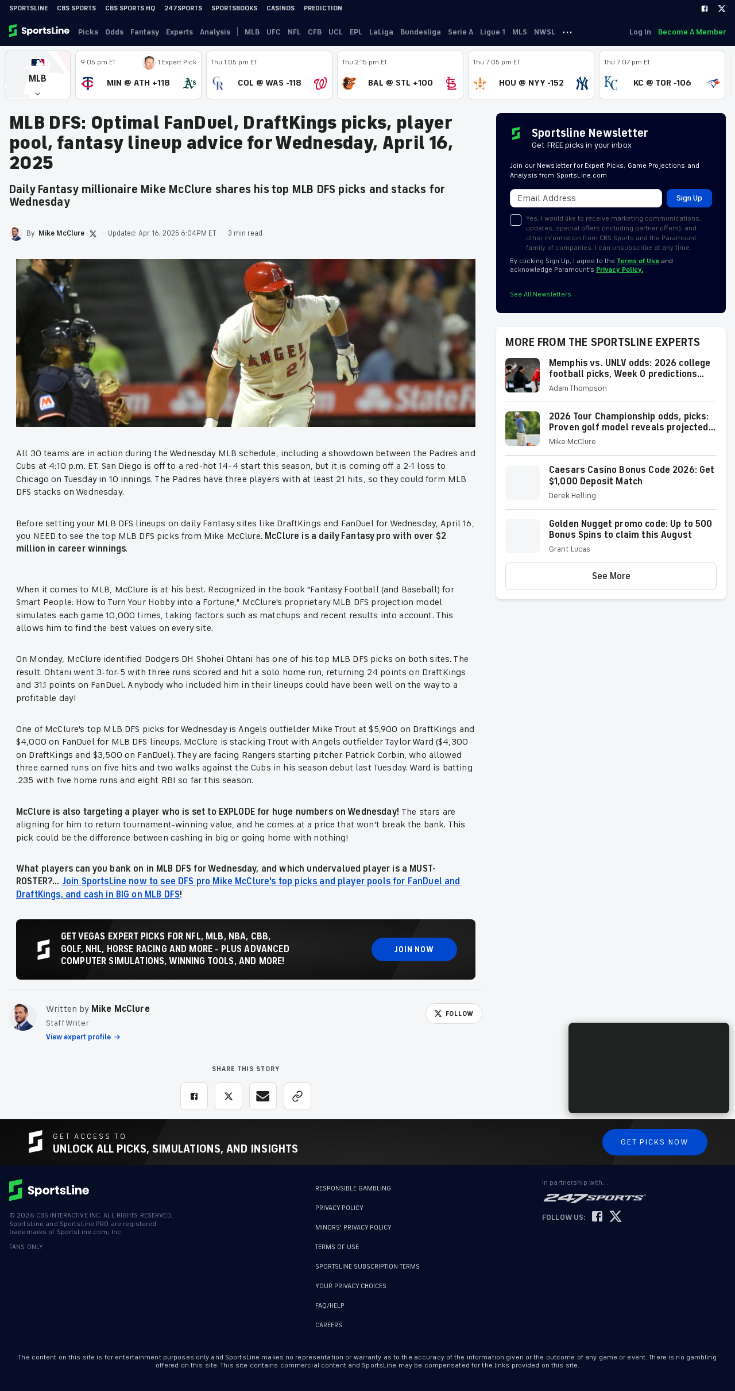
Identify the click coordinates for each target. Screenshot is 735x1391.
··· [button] (567, 31)
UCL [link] (335, 32)
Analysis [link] (215, 32)
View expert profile (78, 1037)
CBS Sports (76, 8)
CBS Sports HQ (130, 8)
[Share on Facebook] (194, 1096)
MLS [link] (519, 32)
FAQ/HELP (330, 1305)
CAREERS (328, 1325)
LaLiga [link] (381, 32)
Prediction (323, 8)
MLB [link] (252, 32)
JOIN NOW (414, 949)
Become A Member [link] (692, 32)
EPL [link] (356, 32)
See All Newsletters (540, 294)
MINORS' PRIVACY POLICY (353, 1227)
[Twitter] (722, 8)
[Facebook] (705, 8)
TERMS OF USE (337, 1247)
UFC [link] (273, 32)
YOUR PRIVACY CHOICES (350, 1286)
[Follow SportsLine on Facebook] (597, 1217)
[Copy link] (297, 1096)
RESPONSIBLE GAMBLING (353, 1188)
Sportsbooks (234, 8)
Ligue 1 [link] (492, 32)
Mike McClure (120, 1009)
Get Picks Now (655, 1142)
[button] (38, 75)
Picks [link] (88, 32)
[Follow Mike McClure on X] (93, 234)
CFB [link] (315, 32)
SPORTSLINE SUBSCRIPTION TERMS (367, 1266)
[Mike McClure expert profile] (23, 1017)
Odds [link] (114, 32)
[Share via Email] (263, 1096)
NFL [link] (294, 32)
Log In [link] (640, 32)
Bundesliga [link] (420, 32)
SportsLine (28, 8)
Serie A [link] (460, 32)
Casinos (280, 8)
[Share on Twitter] (228, 1096)
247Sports (183, 8)
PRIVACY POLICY (339, 1208)
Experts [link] (179, 32)
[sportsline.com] (40, 32)
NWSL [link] (544, 32)
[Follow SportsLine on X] (615, 1217)
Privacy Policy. (619, 269)
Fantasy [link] (144, 32)
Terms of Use (638, 261)
